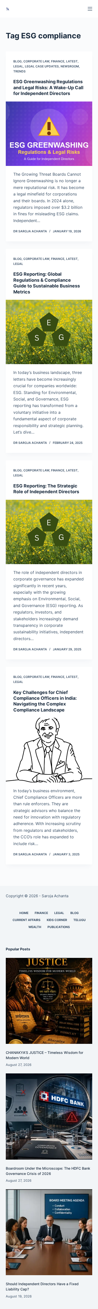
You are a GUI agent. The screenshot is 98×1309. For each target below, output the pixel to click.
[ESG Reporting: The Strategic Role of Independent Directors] (49, 532)
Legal (18, 66)
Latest (72, 61)
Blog (17, 61)
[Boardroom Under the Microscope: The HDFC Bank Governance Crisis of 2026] (49, 1116)
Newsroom (70, 66)
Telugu (79, 920)
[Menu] (90, 9)
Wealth (34, 927)
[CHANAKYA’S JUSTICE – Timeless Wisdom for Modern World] (49, 1001)
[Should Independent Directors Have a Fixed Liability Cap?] (49, 1232)
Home (23, 913)
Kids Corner (57, 920)
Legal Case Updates (42, 66)
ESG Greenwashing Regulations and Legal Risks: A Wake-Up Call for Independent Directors (48, 87)
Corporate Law (36, 61)
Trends (19, 71)
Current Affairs (26, 920)
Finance (57, 61)
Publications (58, 927)
